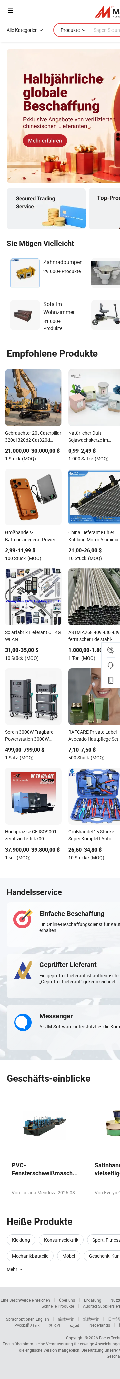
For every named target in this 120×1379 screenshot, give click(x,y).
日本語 (114, 1319)
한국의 (54, 1325)
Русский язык (26, 1325)
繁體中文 (91, 1319)
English (42, 1319)
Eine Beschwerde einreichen (25, 1300)
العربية (74, 1325)
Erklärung (92, 1300)
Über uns (67, 1300)
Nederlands (99, 1325)
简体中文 (66, 1319)
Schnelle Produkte (58, 1306)
